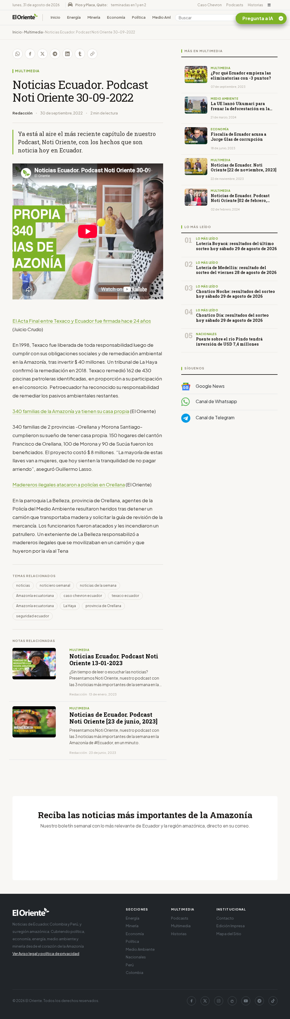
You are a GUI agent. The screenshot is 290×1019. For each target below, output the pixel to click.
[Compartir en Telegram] (55, 54)
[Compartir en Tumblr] (80, 54)
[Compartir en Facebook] (30, 54)
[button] (269, 5)
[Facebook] (191, 1000)
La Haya (69, 606)
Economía (116, 17)
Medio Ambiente (167, 17)
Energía (74, 17)
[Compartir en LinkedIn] (67, 54)
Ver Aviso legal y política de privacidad (45, 953)
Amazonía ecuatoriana (35, 595)
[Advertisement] (229, 484)
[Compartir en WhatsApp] (17, 54)
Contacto (225, 918)
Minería (94, 17)
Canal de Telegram (214, 417)
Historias (255, 5)
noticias (23, 585)
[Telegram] (259, 1000)
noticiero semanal (55, 585)
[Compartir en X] (42, 54)
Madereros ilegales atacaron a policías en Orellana (68, 484)
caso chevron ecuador (82, 595)
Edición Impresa (230, 926)
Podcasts (234, 5)
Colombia (134, 972)
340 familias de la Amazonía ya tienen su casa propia (70, 411)
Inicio (55, 17)
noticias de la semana (98, 585)
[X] (205, 1000)
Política (139, 17)
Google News (210, 386)
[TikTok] (273, 1000)
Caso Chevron (209, 5)
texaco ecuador (125, 595)
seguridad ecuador (32, 616)
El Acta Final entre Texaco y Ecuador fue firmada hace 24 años (81, 321)
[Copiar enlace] (92, 54)
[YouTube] (245, 1000)
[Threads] (232, 1000)
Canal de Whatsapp (216, 401)
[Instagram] (218, 1000)
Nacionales (136, 957)
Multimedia (33, 32)
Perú (130, 965)
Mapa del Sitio (228, 933)
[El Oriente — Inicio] (25, 17)
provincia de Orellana (103, 606)
